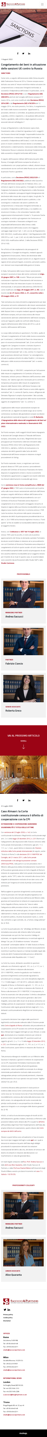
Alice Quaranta (13, 1275)
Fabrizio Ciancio (14, 663)
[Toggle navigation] (42, 4)
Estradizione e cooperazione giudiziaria (19, 824)
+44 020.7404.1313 (12, 1388)
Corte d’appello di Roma (13, 1025)
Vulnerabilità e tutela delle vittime (17, 827)
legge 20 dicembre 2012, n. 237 (24, 838)
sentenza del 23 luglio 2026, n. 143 (17, 832)
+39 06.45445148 (12, 1343)
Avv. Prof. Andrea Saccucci (33, 1161)
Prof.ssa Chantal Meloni (22, 1168)
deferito (42, 1121)
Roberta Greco (13, 710)
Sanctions (5, 73)
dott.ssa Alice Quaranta (13, 1165)
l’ (24, 531)
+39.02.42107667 (12, 1363)
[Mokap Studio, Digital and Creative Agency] (23, 1433)
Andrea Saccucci (14, 616)
